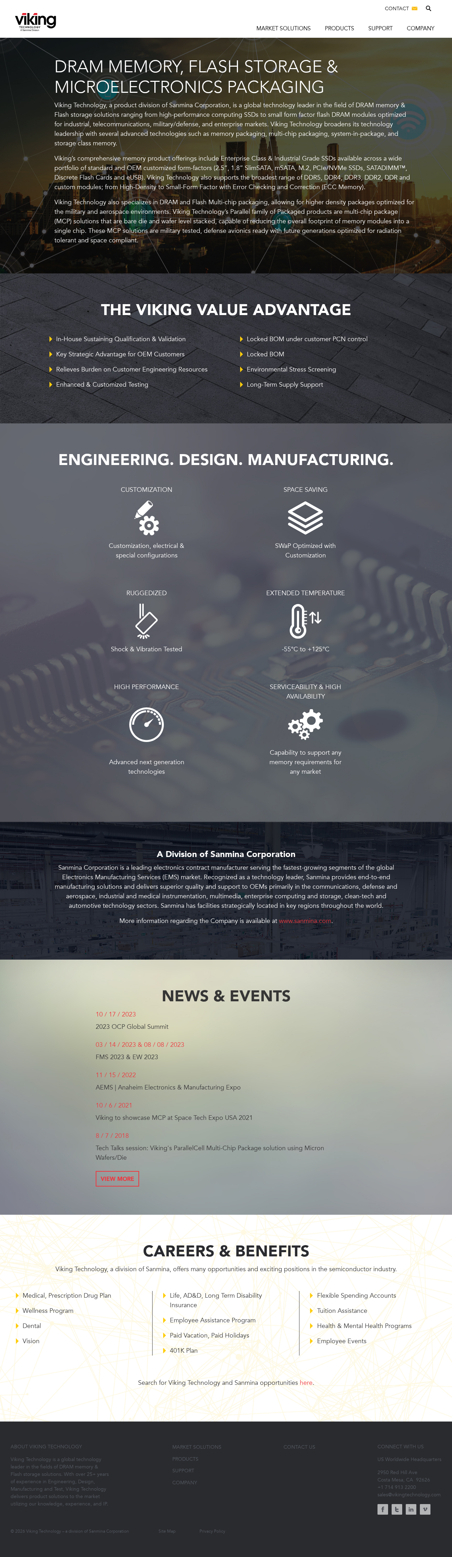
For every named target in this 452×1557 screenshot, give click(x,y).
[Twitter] (397, 1510)
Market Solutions (283, 28)
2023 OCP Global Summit (132, 1027)
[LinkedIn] (411, 1510)
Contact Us (299, 1447)
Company (420, 28)
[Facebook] (382, 1510)
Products (339, 28)
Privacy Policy (212, 1531)
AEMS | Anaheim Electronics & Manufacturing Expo (168, 1087)
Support (380, 28)
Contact (397, 9)
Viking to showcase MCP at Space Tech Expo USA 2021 (174, 1118)
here (306, 1383)
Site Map (167, 1531)
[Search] (429, 9)
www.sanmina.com (305, 921)
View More (117, 1179)
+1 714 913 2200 (396, 1487)
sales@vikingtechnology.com (409, 1495)
